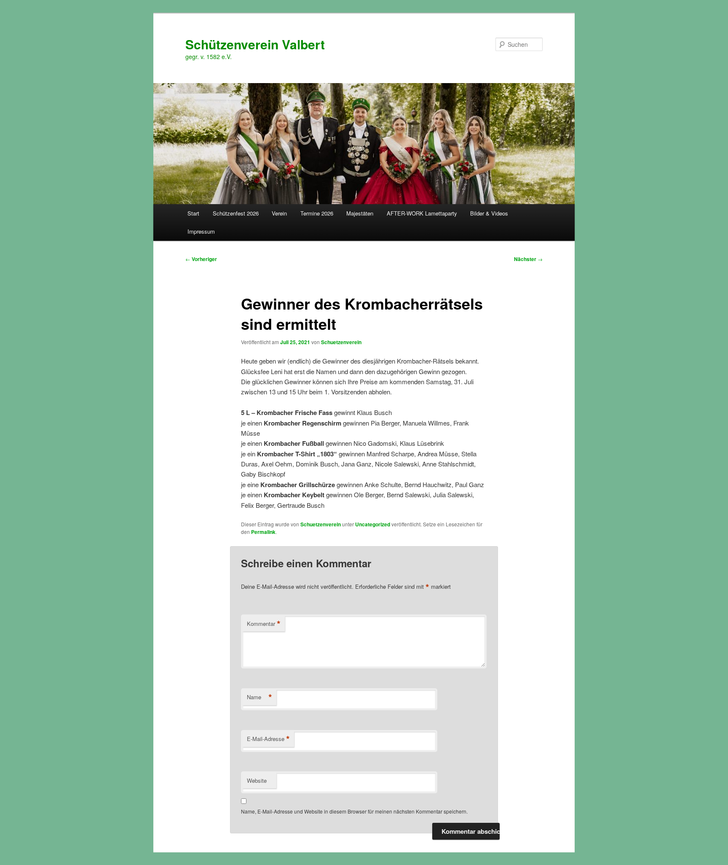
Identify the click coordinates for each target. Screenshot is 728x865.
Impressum (201, 231)
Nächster (528, 259)
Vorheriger (201, 259)
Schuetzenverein (341, 342)
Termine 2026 (316, 213)
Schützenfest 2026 (236, 213)
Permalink (263, 532)
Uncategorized (372, 524)
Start (193, 213)
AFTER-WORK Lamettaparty (422, 213)
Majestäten (359, 213)
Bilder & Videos (489, 213)
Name (259, 697)
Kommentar (264, 624)
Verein (279, 213)
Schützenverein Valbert (255, 44)
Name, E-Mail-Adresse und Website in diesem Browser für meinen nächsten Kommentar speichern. (354, 811)
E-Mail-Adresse (268, 739)
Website (257, 780)
